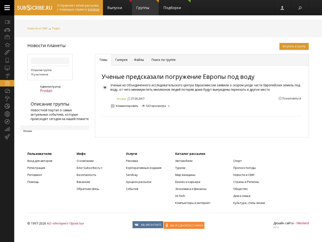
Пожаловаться (291, 98)
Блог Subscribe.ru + (90, 168)
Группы (142, 7)
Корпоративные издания (143, 168)
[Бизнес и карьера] (7, 37)
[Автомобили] (7, 29)
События (132, 189)
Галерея (121, 60)
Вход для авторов (39, 161)
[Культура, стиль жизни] (7, 75)
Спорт (237, 161)
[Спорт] (7, 106)
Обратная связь (88, 189)
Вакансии (83, 182)
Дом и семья (241, 196)
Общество (240, 189)
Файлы (139, 60)
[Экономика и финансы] (7, 129)
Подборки (172, 7)
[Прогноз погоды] (7, 98)
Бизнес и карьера (187, 182)
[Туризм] (7, 121)
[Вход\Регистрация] (282, 7)
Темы (103, 60)
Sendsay (132, 175)
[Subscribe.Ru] (34, 7)
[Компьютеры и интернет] (7, 68)
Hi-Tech (180, 196)
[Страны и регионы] (7, 114)
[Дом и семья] (7, 45)
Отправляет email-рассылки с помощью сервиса (78, 7)
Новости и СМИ (37, 28)
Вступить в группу (294, 46)
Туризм (180, 168)
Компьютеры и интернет (193, 203)
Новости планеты (46, 45)
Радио (56, 28)
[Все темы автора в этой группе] (128, 99)
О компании (85, 161)
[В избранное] (105, 87)
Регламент (34, 175)
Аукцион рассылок (139, 182)
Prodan (46, 90)
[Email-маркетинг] (7, 137)
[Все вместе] (7, 22)
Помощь (33, 182)
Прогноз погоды (244, 168)
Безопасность (86, 175)
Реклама (132, 161)
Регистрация (36, 168)
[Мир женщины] (7, 52)
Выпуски (114, 7)
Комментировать (127, 106)
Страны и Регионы (246, 182)
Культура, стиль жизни (249, 203)
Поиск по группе (163, 60)
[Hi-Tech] (7, 60)
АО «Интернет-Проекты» (65, 223)
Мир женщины (185, 175)
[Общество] (7, 91)
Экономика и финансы (191, 189)
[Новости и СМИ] (7, 83)
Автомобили (184, 161)
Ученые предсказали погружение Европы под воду (178, 76)
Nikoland (302, 223)
